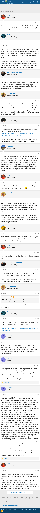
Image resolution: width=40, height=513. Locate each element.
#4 (38, 100)
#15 (38, 365)
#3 (38, 79)
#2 (38, 42)
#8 (38, 200)
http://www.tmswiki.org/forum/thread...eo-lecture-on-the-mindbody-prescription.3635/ (19, 134)
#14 (38, 342)
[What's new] (34, 2)
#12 (38, 293)
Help (30, 509)
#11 (38, 270)
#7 (38, 182)
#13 (38, 319)
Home (35, 509)
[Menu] (2, 2)
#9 (38, 233)
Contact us (4, 509)
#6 (38, 153)
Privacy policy (24, 509)
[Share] (35, 23)
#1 (38, 22)
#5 (38, 126)
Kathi (4, 11)
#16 (38, 395)
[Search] (38, 2)
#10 (38, 253)
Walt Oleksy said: (7, 297)
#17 (38, 471)
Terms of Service (13, 509)
